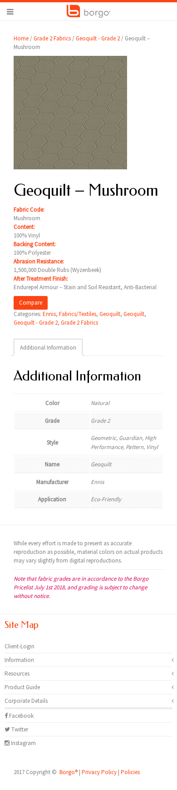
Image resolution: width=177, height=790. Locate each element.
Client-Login (19, 646)
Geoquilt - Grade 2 (98, 38)
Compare (30, 302)
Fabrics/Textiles (77, 314)
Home (21, 38)
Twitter (19, 729)
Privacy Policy (99, 772)
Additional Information (48, 347)
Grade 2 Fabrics (52, 38)
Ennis (49, 314)
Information (19, 660)
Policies (130, 772)
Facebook (21, 716)
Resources (17, 673)
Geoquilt (109, 314)
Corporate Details (26, 701)
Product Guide (22, 687)
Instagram (23, 743)
